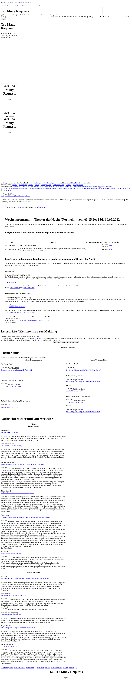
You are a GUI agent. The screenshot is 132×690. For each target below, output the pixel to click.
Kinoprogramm (78, 185)
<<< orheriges (36, 183)
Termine (68, 185)
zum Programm (15, 288)
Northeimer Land (58, 185)
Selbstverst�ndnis (7, 668)
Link (37, 336)
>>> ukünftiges (49, 183)
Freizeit (30, 185)
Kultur (37, 185)
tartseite (87, 183)
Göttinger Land (46, 185)
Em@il (47, 668)
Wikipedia (12, 282)
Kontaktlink (20, 207)
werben (14, 185)
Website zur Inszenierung (17, 307)
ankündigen (23, 185)
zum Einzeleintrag (29, 288)
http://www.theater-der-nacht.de (30, 320)
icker (72, 183)
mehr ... (111, 245)
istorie (77, 183)
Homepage (42, 207)
